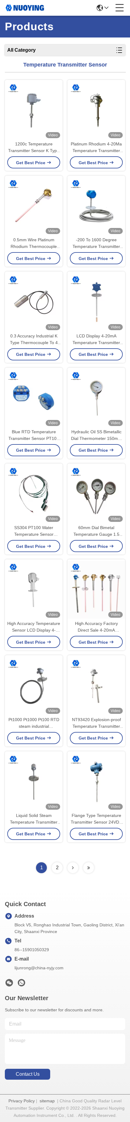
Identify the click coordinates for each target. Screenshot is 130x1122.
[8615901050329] (21, 984)
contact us (28, 1074)
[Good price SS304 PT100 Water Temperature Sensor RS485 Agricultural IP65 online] (34, 493)
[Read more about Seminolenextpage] (72, 867)
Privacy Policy (21, 1100)
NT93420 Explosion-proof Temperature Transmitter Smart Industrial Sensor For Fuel (96, 723)
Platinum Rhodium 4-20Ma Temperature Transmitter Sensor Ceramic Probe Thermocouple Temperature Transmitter (96, 147)
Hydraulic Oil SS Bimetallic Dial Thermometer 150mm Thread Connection (96, 435)
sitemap (47, 1100)
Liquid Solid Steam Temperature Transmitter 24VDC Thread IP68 (33, 819)
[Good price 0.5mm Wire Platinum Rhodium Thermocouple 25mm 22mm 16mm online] (34, 206)
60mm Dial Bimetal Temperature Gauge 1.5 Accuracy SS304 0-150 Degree (96, 531)
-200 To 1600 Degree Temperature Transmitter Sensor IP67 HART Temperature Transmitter (96, 243)
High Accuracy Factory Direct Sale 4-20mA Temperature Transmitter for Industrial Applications (96, 627)
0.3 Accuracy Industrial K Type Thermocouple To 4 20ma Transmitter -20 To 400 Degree (34, 339)
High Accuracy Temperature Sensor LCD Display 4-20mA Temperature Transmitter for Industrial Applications (33, 627)
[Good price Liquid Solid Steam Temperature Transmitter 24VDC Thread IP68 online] (34, 781)
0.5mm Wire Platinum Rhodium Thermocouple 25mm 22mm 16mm (34, 243)
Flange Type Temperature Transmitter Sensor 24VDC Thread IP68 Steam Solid (96, 819)
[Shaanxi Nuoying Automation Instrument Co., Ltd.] (25, 7)
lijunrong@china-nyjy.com (39, 967)
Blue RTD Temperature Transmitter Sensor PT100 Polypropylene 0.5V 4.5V (33, 435)
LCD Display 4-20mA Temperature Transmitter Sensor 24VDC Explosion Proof (96, 339)
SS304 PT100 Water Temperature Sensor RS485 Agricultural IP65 (34, 531)
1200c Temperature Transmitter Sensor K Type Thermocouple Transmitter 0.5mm (33, 147)
